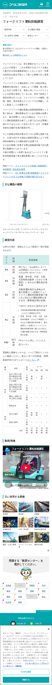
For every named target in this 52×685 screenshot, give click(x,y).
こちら (33, 360)
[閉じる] (49, 629)
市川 (43, 585)
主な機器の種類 (34, 29)
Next (46, 207)
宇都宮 (32, 585)
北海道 (8, 585)
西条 (8, 597)
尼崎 (32, 591)
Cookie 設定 (26, 672)
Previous (6, 207)
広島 (20, 597)
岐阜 (20, 591)
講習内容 (8, 29)
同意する (26, 680)
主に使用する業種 (11, 36)
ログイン (41, 6)
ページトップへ (45, 611)
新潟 (8, 591)
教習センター (33, 36)
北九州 (8, 602)
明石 (43, 591)
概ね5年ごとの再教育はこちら (15, 55)
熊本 (20, 602)
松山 (43, 597)
